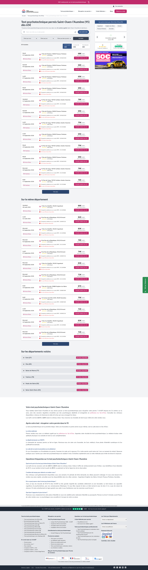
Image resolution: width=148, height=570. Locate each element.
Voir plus (55, 192)
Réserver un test (120, 11)
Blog (111, 11)
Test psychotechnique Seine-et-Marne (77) (34, 523)
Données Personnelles (41, 567)
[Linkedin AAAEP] (125, 568)
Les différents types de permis (58, 540)
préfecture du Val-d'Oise (98, 413)
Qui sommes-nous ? (29, 544)
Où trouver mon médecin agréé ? (85, 523)
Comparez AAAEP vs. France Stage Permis (34, 551)
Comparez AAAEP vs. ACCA (31, 549)
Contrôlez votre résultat (108, 541)
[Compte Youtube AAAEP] (122, 568)
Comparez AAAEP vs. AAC (30, 548)
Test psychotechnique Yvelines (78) (32, 530)
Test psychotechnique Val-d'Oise (36, 16)
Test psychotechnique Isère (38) (31, 525)
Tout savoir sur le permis (57, 538)
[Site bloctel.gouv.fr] (98, 558)
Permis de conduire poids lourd (58, 542)
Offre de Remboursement (54, 567)
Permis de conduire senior (57, 544)
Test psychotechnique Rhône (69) (32, 527)
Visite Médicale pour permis (83, 519)
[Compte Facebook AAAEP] (114, 568)
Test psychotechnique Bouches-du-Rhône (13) (35, 534)
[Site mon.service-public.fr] (75, 558)
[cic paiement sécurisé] (114, 535)
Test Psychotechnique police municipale (87, 539)
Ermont (119, 26)
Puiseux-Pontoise (101, 28)
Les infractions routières (56, 548)
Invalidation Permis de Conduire (58, 527)
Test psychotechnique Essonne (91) (32, 528)
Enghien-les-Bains (110, 26)
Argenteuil (100, 26)
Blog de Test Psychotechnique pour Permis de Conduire (60, 552)
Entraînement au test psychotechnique (59, 530)
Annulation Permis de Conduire (58, 525)
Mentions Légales (25, 567)
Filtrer (81, 38)
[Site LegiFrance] (51, 558)
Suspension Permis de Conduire (58, 523)
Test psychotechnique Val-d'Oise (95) (33, 519)
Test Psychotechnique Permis (56, 519)
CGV (33, 567)
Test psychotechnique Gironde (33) (32, 532)
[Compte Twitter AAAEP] (120, 568)
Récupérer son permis (54, 516)
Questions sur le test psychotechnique (86, 516)
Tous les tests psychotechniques (30, 516)
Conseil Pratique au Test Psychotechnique (61, 533)
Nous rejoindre (27, 546)
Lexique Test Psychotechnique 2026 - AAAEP (62, 522)
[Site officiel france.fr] (87, 558)
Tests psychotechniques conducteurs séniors (61, 546)
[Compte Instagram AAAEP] (117, 568)
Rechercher (83, 32)
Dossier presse (27, 542)
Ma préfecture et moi (82, 522)
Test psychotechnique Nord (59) (31, 521)
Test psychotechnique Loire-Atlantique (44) (34, 536)
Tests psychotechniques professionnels (86, 527)
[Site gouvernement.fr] (63, 558)
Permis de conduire (53, 536)
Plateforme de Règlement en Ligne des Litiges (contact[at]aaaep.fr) (78, 567)
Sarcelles (111, 28)
